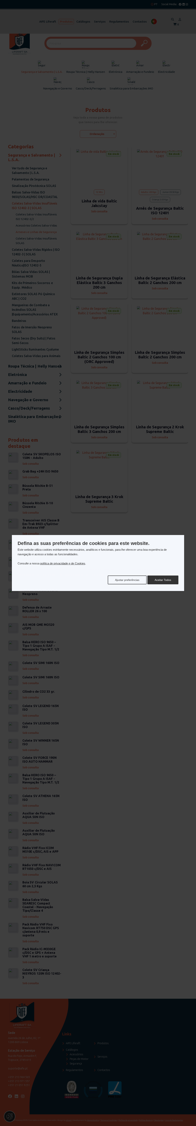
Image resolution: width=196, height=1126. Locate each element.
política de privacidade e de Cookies (62, 563)
